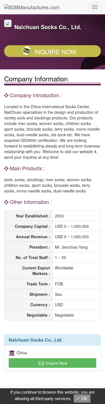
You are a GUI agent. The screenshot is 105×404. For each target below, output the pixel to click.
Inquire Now (55, 51)
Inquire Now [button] (56, 363)
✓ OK (82, 398)
